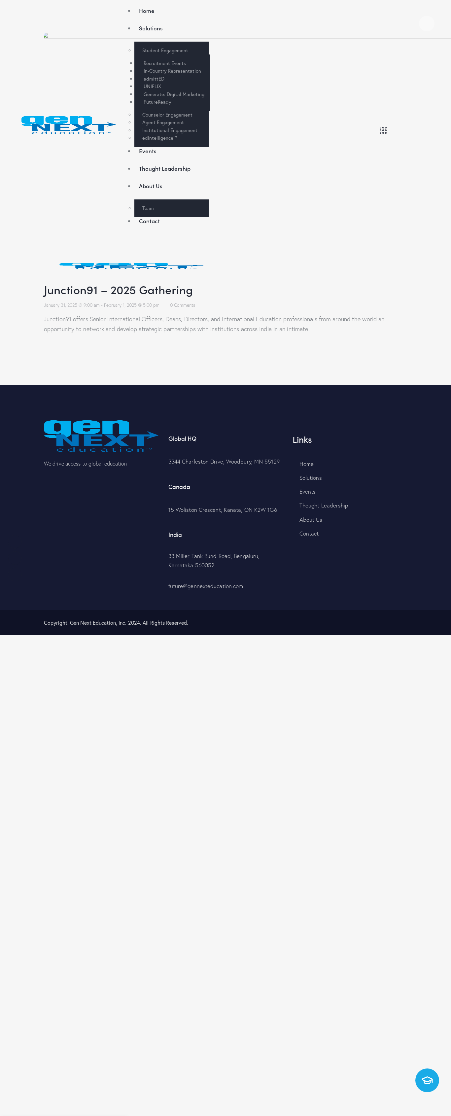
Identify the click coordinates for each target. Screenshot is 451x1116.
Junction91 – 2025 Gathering (118, 289)
